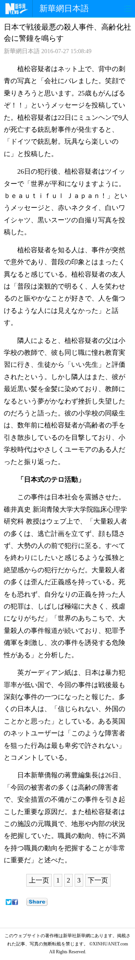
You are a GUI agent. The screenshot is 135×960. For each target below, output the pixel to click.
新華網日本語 (64, 8)
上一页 (39, 880)
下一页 (98, 880)
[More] (37, 902)
